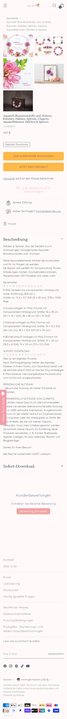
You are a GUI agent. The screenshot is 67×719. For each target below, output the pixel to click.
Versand (9, 178)
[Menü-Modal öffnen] (5, 5)
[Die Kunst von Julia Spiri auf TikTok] (22, 666)
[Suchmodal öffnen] (54, 5)
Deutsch (7, 679)
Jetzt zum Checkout (33, 166)
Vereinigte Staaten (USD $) (35, 679)
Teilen (12, 223)
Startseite (12, 18)
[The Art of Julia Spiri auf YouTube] (28, 666)
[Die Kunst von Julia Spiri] (33, 5)
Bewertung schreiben (33, 511)
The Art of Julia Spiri (36, 685)
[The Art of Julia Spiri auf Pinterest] (17, 666)
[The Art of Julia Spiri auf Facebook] (5, 666)
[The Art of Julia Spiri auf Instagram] (11, 666)
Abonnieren (56, 654)
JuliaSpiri (9, 126)
